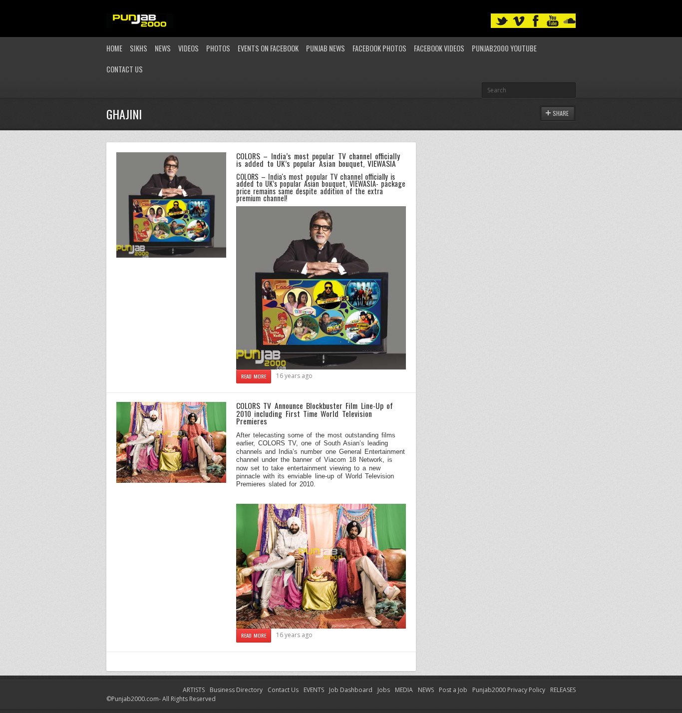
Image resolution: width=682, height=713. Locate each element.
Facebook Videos (439, 48)
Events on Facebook (268, 48)
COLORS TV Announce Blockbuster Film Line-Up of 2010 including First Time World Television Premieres (314, 413)
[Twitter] (502, 21)
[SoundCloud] (570, 21)
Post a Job (453, 690)
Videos (188, 48)
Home (114, 48)
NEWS (426, 690)
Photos (218, 48)
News (163, 48)
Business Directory (236, 690)
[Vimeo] (519, 21)
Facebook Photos (379, 48)
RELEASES (563, 690)
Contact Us (124, 69)
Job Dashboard (350, 690)
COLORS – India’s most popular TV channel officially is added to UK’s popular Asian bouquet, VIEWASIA (318, 160)
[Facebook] (536, 21)
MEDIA (404, 690)
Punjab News (325, 48)
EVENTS (314, 690)
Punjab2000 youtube (504, 48)
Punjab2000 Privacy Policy (508, 690)
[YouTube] (553, 21)
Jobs (383, 690)
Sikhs (138, 48)
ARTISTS (194, 690)
